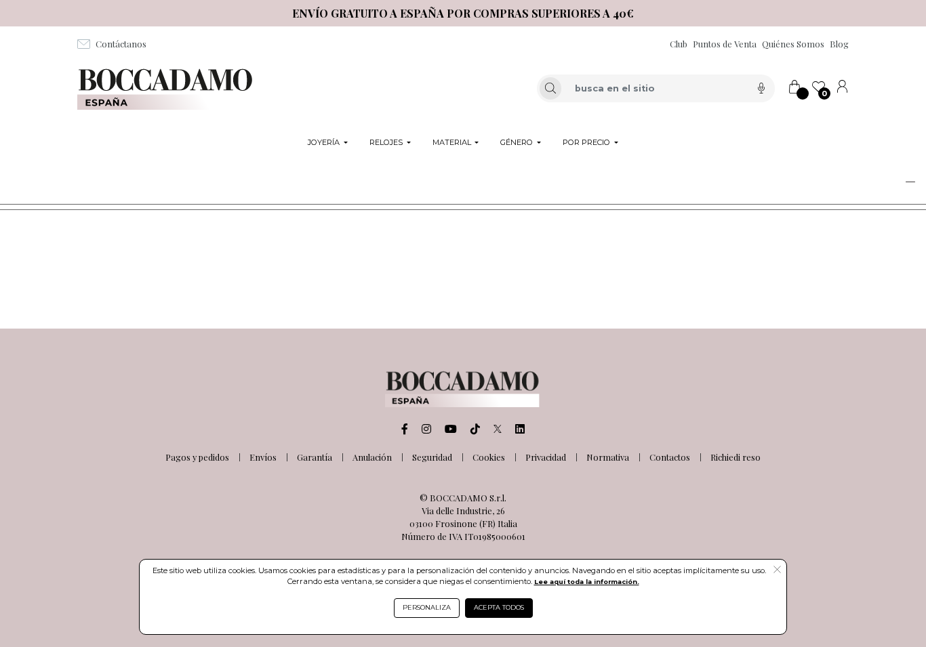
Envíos (263, 457)
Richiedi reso (735, 457)
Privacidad (545, 457)
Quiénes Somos (793, 43)
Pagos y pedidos (197, 457)
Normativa (607, 457)
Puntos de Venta (725, 43)
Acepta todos (499, 607)
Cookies (488, 457)
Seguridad (432, 457)
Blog (839, 43)
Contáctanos (121, 43)
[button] (877, 181)
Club (678, 43)
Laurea (29, 179)
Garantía (314, 457)
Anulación (372, 457)
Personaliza (427, 607)
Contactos (669, 457)
